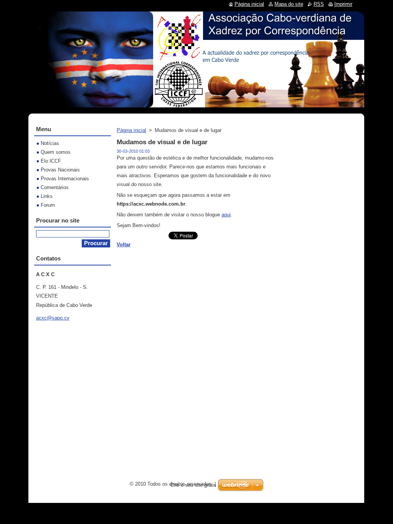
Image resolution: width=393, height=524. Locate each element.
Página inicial (131, 130)
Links (47, 196)
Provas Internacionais (65, 178)
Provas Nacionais (60, 170)
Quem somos (56, 152)
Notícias (50, 143)
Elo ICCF (51, 161)
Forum (48, 205)
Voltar (123, 244)
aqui (226, 215)
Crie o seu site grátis (193, 485)
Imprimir (343, 4)
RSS (319, 4)
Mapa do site (288, 4)
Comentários (55, 187)
